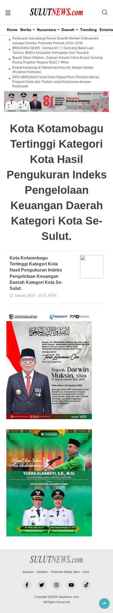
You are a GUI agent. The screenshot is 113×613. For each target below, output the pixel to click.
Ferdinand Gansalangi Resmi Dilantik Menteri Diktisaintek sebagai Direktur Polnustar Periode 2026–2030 (55, 41)
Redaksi (42, 571)
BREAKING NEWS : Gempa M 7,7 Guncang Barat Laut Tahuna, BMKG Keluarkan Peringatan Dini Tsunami (52, 50)
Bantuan (28, 571)
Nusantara (46, 29)
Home (12, 29)
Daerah (68, 29)
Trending (88, 29)
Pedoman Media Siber (65, 571)
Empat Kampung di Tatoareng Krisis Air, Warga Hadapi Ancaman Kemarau (53, 70)
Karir (86, 571)
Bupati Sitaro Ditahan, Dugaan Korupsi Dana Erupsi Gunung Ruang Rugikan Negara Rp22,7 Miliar (57, 60)
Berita (25, 29)
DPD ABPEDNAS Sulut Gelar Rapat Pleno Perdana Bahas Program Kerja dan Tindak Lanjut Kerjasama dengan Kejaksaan (55, 81)
